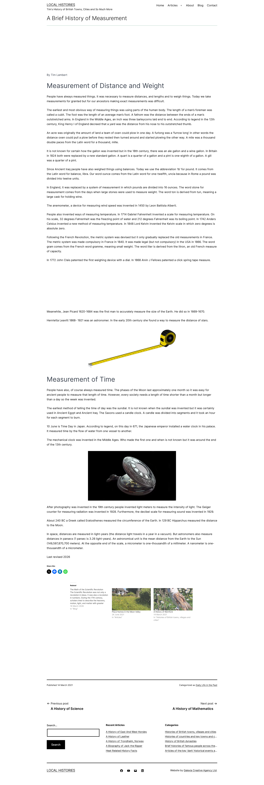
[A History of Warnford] (173, 599)
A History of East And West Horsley (126, 731)
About (190, 5)
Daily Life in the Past (206, 685)
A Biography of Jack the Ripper (124, 745)
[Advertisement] (132, 49)
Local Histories (61, 5)
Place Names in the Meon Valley (126, 612)
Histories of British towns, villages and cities (190, 731)
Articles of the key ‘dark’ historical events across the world (199, 750)
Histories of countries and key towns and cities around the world (202, 736)
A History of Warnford (163, 612)
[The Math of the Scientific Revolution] (91, 599)
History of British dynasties (180, 741)
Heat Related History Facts (121, 750)
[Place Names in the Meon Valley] (131, 599)
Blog (200, 5)
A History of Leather (117, 736)
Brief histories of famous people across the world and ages (199, 745)
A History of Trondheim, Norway (125, 741)
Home (160, 5)
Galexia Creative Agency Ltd (200, 770)
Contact (212, 5)
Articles (173, 5)
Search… (52, 725)
